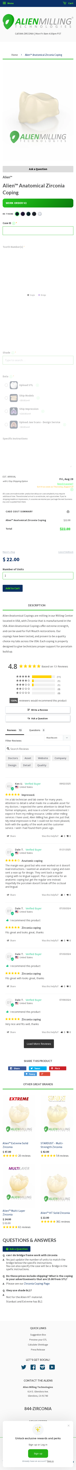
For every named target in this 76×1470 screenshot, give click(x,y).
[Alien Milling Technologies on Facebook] (33, 1368)
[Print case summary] (68, 511)
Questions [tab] (34, 730)
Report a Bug (9, 552)
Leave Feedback (65, 552)
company (60, 758)
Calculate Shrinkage (38, 1344)
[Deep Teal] (28, 214)
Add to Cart (38, 543)
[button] (63, 836)
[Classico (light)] (40, 214)
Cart (70, 3)
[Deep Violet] (23, 214)
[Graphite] (34, 214)
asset (28, 758)
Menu (10, 3)
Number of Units (13, 569)
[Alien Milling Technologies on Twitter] (23, 1368)
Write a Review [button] (39, 709)
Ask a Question (38, 169)
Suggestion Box (38, 1334)
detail (27, 765)
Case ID (8, 223)
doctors (13, 758)
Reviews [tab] (11, 730)
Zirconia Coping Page (37, 1283)
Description (36, 605)
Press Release (38, 1349)
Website (43, 758)
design (12, 765)
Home (14, 54)
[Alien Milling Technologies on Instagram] (42, 1368)
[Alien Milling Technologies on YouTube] (52, 1368)
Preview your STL (38, 1339)
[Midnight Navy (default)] (17, 214)
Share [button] (13, 836)
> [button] (39, 1043)
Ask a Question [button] (39, 718)
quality (41, 765)
